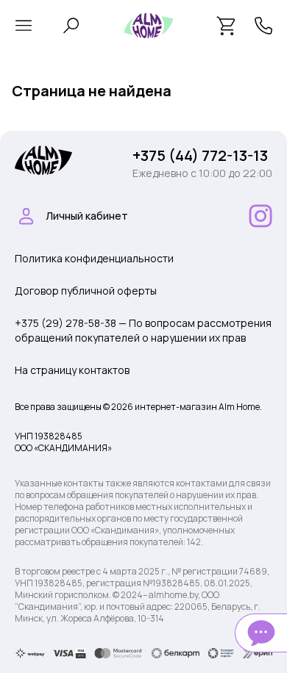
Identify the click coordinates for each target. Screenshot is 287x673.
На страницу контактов (72, 370)
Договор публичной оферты (86, 291)
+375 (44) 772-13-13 (200, 155)
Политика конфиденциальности (94, 258)
